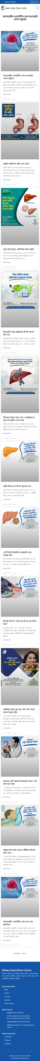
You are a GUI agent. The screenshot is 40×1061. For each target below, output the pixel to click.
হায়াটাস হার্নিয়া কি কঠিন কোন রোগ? (16, 163)
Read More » (7, 94)
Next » (24, 953)
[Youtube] (34, 2)
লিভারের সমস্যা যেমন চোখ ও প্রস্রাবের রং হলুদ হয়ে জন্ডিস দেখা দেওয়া (19, 419)
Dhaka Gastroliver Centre (16, 970)
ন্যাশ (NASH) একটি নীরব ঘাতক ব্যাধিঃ (18, 249)
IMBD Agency (24, 1058)
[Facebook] (31, 2)
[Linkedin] (37, 2)
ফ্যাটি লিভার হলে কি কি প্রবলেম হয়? (17, 486)
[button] (37, 7)
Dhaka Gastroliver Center (17, 1056)
